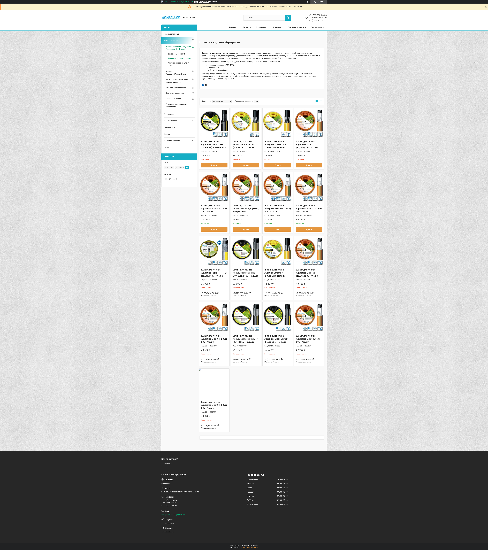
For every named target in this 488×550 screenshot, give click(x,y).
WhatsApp (168, 464)
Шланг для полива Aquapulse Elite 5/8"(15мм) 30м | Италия (246, 208)
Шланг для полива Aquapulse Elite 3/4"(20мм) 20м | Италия (214, 339)
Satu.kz (255, 545)
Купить (214, 165)
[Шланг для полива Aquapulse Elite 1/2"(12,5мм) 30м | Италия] (309, 123)
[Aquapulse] (171, 18)
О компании (261, 27)
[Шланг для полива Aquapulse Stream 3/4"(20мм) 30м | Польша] (246, 123)
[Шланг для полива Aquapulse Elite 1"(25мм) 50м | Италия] (309, 317)
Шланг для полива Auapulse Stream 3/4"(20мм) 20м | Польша (274, 272)
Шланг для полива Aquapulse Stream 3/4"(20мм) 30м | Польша (244, 144)
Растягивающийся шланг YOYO (178, 64)
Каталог (246, 27)
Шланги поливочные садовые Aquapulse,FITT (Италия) (178, 48)
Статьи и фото (170, 127)
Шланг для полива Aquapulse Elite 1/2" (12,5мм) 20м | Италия (307, 272)
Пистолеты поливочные (176, 88)
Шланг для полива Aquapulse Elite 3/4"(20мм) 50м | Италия (214, 405)
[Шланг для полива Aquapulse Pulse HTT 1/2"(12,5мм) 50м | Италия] (214, 251)
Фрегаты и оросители (175, 93)
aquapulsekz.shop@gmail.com (173, 515)
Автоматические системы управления (176, 105)
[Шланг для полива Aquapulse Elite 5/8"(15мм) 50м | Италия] (278, 187)
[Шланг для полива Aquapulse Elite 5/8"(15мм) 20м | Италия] (214, 187)
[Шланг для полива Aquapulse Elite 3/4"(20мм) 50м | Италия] (214, 384)
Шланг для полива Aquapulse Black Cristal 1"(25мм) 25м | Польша (245, 339)
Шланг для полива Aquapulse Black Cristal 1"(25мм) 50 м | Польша (276, 339)
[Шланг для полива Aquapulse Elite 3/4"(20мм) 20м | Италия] (214, 317)
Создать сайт (204, 2)
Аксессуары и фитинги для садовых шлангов (177, 80)
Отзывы (167, 134)
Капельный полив (173, 99)
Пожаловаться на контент (248, 547)
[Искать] (288, 18)
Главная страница (171, 34)
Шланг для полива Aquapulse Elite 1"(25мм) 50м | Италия (308, 339)
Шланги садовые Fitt (176, 54)
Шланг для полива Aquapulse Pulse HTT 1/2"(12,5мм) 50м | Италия (214, 272)
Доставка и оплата (296, 27)
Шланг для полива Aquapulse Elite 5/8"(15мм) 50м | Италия (277, 208)
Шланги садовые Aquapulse (179, 58)
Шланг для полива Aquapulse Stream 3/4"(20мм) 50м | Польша (275, 144)
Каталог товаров (171, 41)
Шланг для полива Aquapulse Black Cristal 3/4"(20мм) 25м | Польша (213, 144)
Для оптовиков (317, 27)
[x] (206, 85)
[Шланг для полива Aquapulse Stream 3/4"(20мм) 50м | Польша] (278, 123)
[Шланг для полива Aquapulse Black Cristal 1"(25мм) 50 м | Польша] (278, 317)
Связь (166, 147)
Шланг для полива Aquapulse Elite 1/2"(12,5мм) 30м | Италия (307, 144)
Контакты (277, 27)
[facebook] (203, 85)
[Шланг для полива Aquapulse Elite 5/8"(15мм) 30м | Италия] (246, 187)
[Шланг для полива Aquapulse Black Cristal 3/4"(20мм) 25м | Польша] (214, 123)
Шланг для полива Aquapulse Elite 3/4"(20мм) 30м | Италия (309, 208)
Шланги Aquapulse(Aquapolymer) (176, 72)
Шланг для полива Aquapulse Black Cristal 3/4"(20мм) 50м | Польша (245, 272)
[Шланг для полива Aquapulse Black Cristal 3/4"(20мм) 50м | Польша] (246, 251)
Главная (232, 27)
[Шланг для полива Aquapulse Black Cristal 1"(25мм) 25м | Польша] (246, 317)
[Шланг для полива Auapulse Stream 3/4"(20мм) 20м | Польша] (278, 251)
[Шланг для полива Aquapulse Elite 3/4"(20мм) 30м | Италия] (309, 187)
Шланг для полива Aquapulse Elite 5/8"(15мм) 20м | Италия (214, 208)
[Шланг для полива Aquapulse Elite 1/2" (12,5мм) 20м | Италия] (309, 251)
